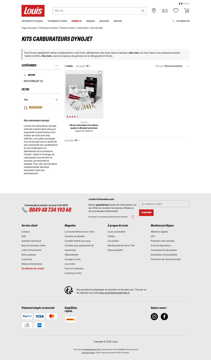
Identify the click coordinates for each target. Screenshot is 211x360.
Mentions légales (159, 231)
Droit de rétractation (161, 245)
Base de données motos (34, 245)
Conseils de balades (75, 236)
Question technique (31, 241)
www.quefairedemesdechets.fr (114, 292)
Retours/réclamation (32, 264)
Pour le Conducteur (74, 268)
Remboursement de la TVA (121, 245)
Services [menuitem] (117, 21)
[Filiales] (154, 10)
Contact (25, 231)
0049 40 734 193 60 (50, 210)
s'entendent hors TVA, (92, 350)
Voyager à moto (73, 259)
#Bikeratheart (71, 254)
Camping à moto (73, 273)
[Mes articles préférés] (176, 10)
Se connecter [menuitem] (182, 21)
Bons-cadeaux (29, 254)
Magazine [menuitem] (104, 21)
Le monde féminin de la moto (79, 231)
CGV (153, 236)
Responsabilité (115, 250)
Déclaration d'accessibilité (164, 254)
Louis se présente (116, 231)
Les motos (70, 264)
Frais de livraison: (88, 353)
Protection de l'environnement (166, 259)
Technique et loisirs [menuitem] (57, 21)
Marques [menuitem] (90, 21)
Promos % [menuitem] (76, 21)
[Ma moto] (165, 10)
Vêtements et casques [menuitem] (32, 21)
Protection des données (162, 241)
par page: (81, 66)
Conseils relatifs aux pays (78, 241)
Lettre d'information (31, 250)
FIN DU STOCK (36, 107)
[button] (184, 3)
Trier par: (159, 66)
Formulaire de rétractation (164, 250)
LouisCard (27, 259)
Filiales (111, 236)
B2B (24, 236)
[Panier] (186, 10)
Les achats (113, 241)
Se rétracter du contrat (33, 268)
